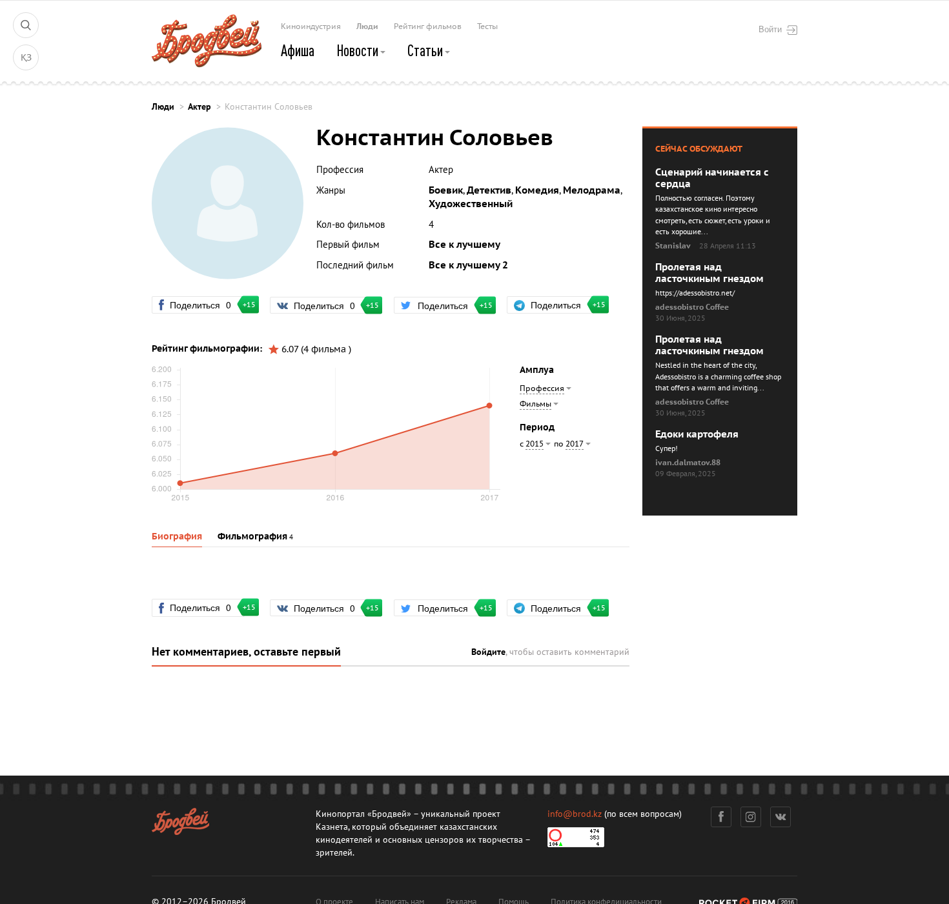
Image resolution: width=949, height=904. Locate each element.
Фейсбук (721, 817)
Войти (770, 29)
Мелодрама (591, 190)
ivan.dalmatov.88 (687, 462)
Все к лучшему (464, 244)
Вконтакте (780, 817)
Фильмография (252, 536)
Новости (358, 50)
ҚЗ (26, 57)
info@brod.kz (574, 814)
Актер (199, 106)
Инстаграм (750, 817)
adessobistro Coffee (692, 307)
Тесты (487, 26)
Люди (367, 26)
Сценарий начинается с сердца (712, 178)
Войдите (488, 652)
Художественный (471, 204)
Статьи (426, 50)
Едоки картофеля (697, 434)
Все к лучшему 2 (468, 265)
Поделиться (206, 304)
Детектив (489, 190)
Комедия (537, 190)
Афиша (297, 50)
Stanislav (673, 245)
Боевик (446, 190)
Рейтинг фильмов (428, 26)
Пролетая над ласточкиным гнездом (709, 273)
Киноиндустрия (311, 26)
